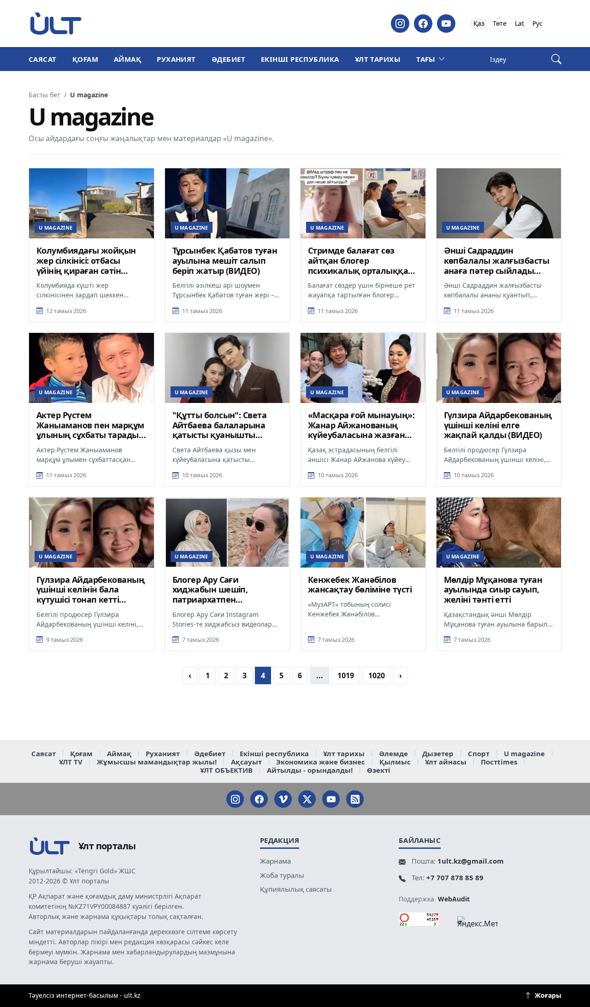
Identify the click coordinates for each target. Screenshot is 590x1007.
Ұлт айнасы (445, 762)
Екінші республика (300, 59)
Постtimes (499, 762)
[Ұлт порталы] (56, 23)
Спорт (479, 753)
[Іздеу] (556, 59)
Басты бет (44, 95)
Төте (500, 23)
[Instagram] (400, 23)
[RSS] (355, 799)
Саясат (43, 59)
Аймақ (127, 59)
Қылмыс (395, 762)
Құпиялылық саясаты (296, 889)
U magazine (524, 753)
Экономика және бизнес (320, 762)
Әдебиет (228, 59)
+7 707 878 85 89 (455, 877)
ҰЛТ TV (71, 762)
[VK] (283, 799)
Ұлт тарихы (378, 59)
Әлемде (393, 753)
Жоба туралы (282, 875)
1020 (376, 675)
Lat (519, 23)
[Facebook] (423, 23)
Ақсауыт (246, 762)
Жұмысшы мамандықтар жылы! (157, 762)
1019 (345, 675)
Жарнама (275, 860)
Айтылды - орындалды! (310, 770)
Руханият (176, 59)
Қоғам (85, 59)
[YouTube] (446, 23)
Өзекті (378, 770)
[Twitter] (307, 799)
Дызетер (438, 753)
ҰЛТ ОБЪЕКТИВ (226, 770)
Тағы (426, 59)
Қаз (478, 23)
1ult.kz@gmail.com (470, 860)
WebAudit (454, 898)
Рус (537, 23)
